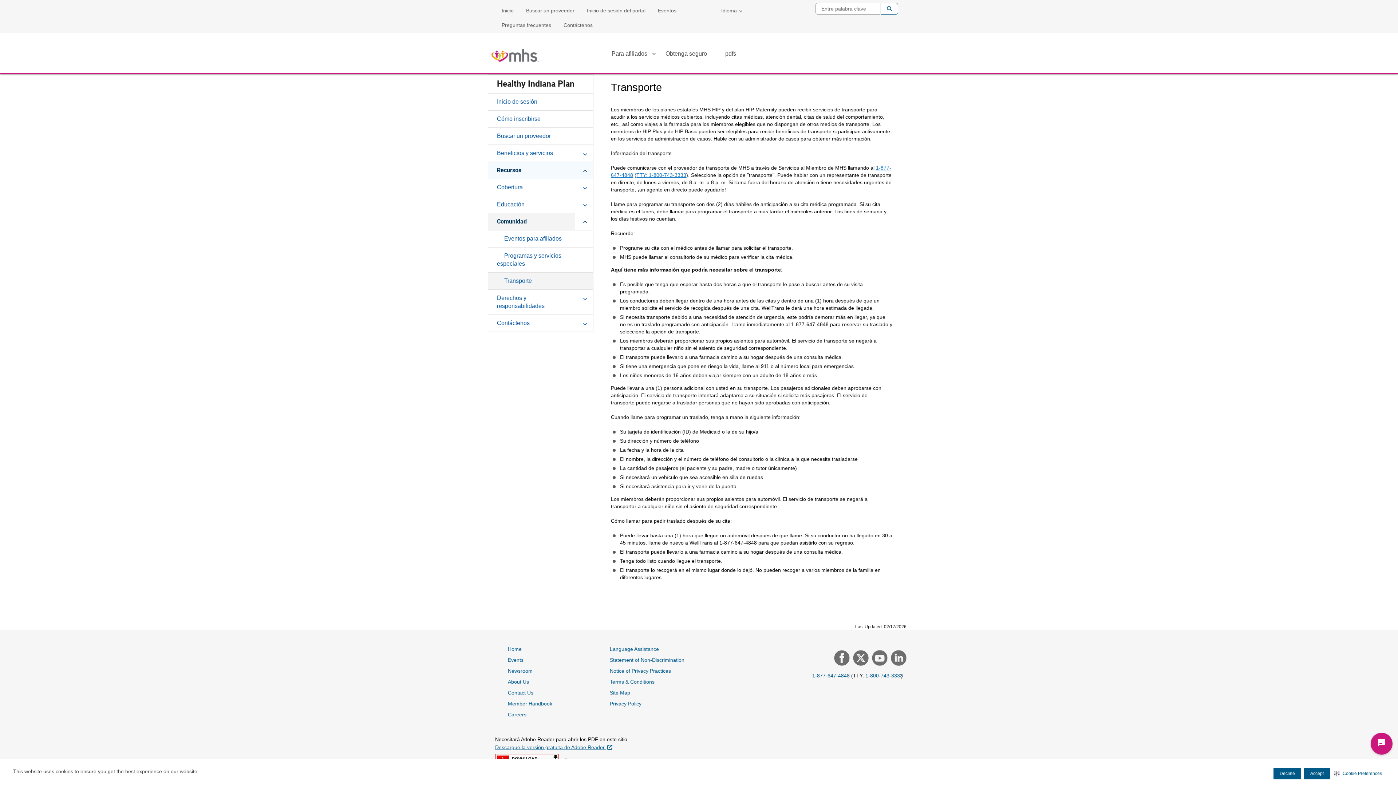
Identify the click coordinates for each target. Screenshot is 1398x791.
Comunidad (512, 221)
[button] (1358, 773)
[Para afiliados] (653, 55)
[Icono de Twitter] (859, 658)
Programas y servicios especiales (529, 260)
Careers (517, 714)
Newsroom (520, 671)
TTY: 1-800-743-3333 (661, 175)
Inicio (508, 10)
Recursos (509, 170)
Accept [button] (1317, 773)
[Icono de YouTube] (878, 658)
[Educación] (585, 204)
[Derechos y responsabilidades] (585, 297)
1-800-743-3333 (884, 676)
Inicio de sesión (517, 102)
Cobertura (510, 187)
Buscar (889, 9)
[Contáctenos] (585, 323)
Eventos (667, 10)
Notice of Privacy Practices (640, 671)
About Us (518, 682)
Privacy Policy (625, 704)
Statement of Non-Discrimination (647, 660)
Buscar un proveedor (550, 10)
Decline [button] (1287, 773)
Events (516, 660)
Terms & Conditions (632, 682)
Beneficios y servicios (525, 153)
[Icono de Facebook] (841, 658)
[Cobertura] (585, 187)
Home (515, 649)
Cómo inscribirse (519, 119)
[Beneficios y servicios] (585, 153)
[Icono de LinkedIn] (897, 658)
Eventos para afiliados (533, 239)
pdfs (730, 54)
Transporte (518, 281)
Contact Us (520, 693)
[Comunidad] (585, 221)
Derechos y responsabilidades (521, 302)
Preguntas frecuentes (526, 25)
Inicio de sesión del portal (616, 10)
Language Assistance (634, 649)
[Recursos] (585, 170)
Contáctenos (578, 25)
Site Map (620, 693)
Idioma (729, 10)
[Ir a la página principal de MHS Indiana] (515, 56)
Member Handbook (530, 704)
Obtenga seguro (686, 54)
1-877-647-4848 (831, 676)
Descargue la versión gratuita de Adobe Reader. (553, 747)
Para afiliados (629, 54)
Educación (511, 204)
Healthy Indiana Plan (535, 84)
